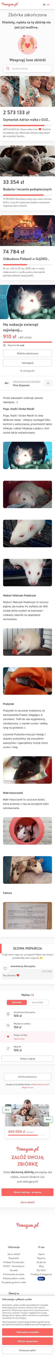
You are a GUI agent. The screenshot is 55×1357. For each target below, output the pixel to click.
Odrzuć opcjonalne (27, 1341)
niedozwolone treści (39, 1084)
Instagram (23, 1232)
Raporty (41, 1258)
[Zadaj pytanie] (48, 383)
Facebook (6, 1232)
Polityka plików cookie (14, 1278)
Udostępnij (27, 362)
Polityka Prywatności (13, 1262)
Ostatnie (17, 1002)
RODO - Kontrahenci (13, 1266)
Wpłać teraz (19, 1038)
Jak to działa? (27, 1202)
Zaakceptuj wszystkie (27, 1332)
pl (44, 4)
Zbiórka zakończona (27, 353)
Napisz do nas (27, 1087)
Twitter (14, 1232)
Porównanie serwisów (13, 1274)
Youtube (49, 1232)
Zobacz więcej (27, 1058)
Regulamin (14, 1258)
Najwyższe (37, 1002)
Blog (41, 1266)
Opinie (41, 1254)
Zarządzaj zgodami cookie (14, 1282)
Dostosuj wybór (27, 1350)
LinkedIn (32, 1232)
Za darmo (41, 1262)
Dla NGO (41, 1270)
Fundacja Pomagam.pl (41, 1274)
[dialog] (27, 1326)
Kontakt (14, 1270)
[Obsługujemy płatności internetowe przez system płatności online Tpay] (41, 1278)
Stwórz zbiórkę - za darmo (27, 1192)
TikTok (40, 1232)
